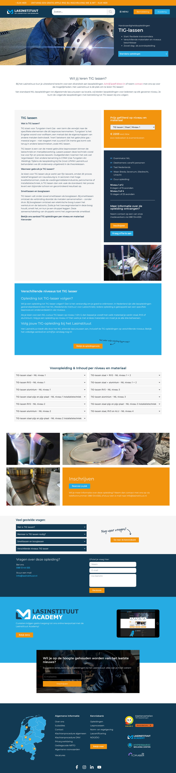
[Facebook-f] (77, 767)
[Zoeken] (111, 11)
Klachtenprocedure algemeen (70, 733)
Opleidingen (96, 721)
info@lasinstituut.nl (137, 496)
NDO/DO (94, 737)
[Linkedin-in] (92, 767)
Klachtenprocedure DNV (67, 737)
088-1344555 (94, 496)
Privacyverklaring (64, 741)
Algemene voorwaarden (67, 749)
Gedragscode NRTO (65, 745)
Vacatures (60, 755)
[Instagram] (84, 767)
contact (139, 84)
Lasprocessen (97, 725)
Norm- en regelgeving (101, 729)
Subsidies (60, 725)
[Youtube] (99, 767)
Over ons (59, 721)
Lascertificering (98, 733)
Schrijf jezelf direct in (114, 84)
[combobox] (79, 11)
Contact (59, 729)
